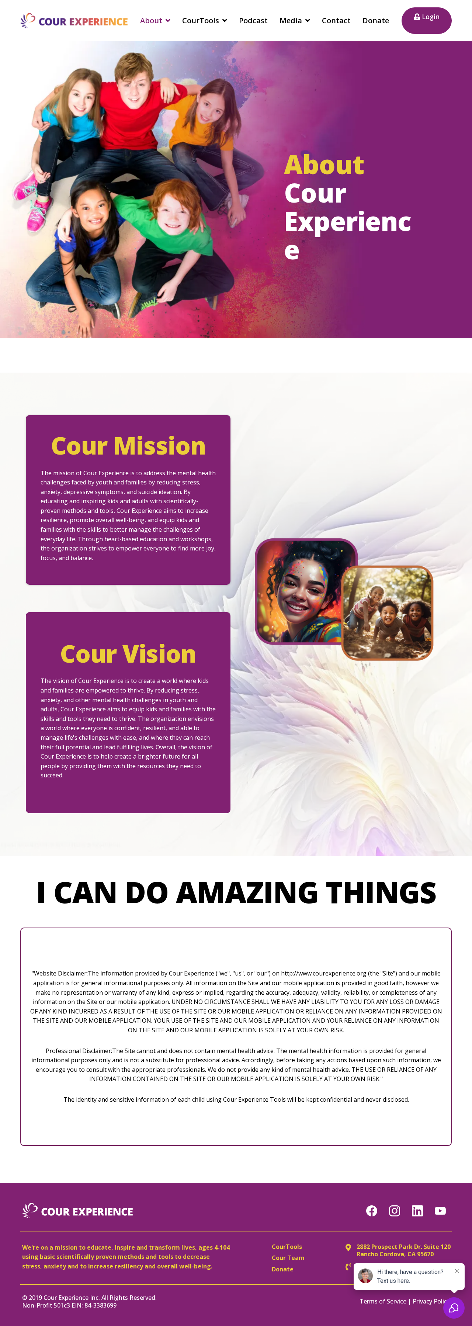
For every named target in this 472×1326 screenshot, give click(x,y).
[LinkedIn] (417, 1210)
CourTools (287, 1247)
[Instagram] (394, 1210)
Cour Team (288, 1258)
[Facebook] (371, 1210)
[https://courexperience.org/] (74, 20)
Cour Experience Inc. (72, 1298)
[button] (167, 20)
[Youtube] (440, 1210)
